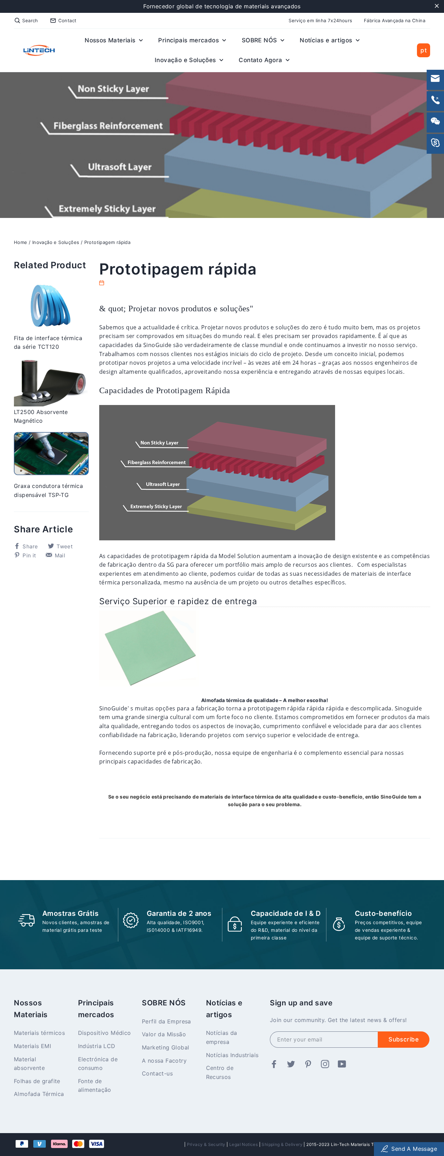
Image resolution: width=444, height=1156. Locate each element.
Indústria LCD (97, 1046)
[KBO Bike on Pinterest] (308, 1064)
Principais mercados (189, 40)
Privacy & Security (206, 1144)
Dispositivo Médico (104, 1032)
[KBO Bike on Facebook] (274, 1064)
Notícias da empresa (221, 1037)
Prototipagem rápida (107, 242)
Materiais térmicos (39, 1032)
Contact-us (157, 1073)
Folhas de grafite (37, 1081)
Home (20, 242)
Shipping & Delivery (282, 1144)
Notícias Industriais (232, 1055)
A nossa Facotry (164, 1060)
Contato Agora (261, 60)
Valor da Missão (164, 1034)
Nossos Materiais (111, 40)
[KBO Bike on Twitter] (291, 1064)
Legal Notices (243, 1144)
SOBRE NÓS (260, 40)
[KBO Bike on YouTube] (342, 1064)
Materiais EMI (32, 1046)
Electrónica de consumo (98, 1064)
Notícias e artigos (327, 40)
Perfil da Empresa (166, 1021)
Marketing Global (165, 1047)
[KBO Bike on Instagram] (325, 1064)
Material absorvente (29, 1064)
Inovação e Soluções (186, 60)
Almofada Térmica (39, 1093)
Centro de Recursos (220, 1072)
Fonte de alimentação (94, 1086)
